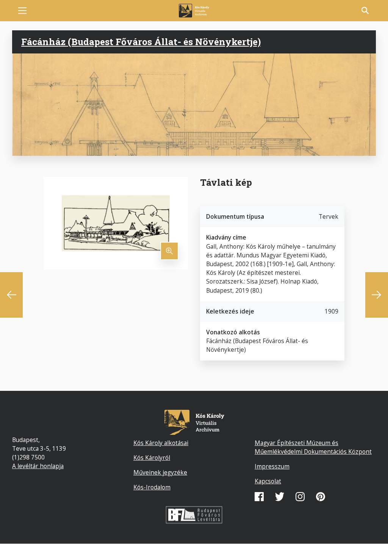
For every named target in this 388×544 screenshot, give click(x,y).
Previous (11, 295)
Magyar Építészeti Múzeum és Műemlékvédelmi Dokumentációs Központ (313, 447)
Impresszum (272, 466)
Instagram (300, 496)
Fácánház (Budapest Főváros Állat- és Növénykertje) (141, 42)
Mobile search (365, 10)
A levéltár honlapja (38, 466)
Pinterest (320, 496)
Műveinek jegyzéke (160, 472)
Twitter (279, 496)
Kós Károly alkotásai (160, 443)
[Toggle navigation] (22, 10)
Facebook (259, 496)
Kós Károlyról (151, 457)
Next (376, 295)
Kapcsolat (268, 481)
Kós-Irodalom (152, 487)
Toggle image (169, 251)
